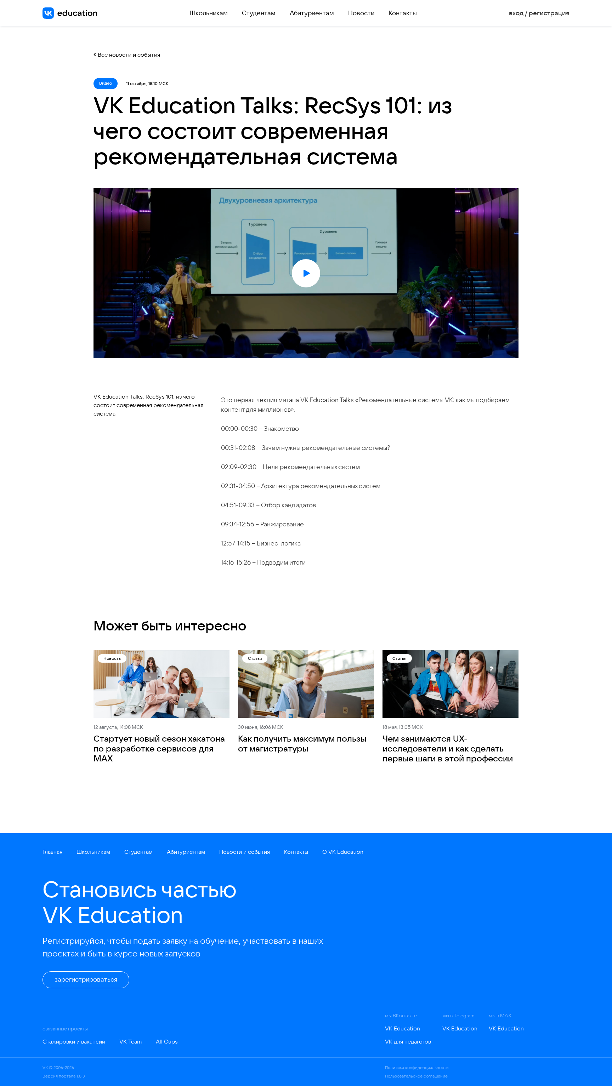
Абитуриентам (312, 13)
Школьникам (208, 13)
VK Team (130, 1041)
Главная (52, 851)
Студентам (259, 13)
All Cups (167, 1041)
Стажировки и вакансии (73, 1041)
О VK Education (342, 851)
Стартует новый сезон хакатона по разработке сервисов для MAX (159, 748)
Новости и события (244, 851)
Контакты (403, 13)
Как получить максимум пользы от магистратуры (302, 743)
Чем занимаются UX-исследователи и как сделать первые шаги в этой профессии (447, 748)
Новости (361, 13)
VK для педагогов (408, 1041)
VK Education (402, 1028)
